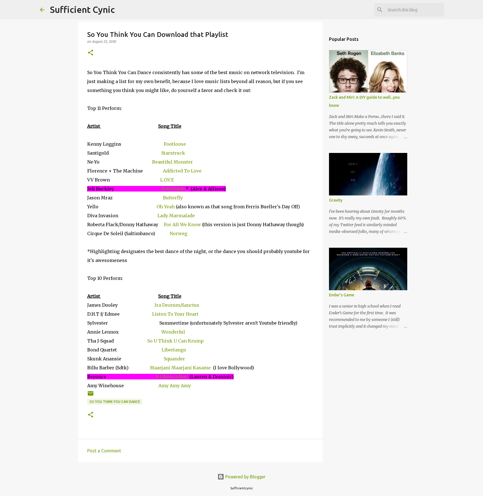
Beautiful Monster (172, 162)
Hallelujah (172, 189)
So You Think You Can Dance (114, 401)
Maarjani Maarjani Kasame (180, 367)
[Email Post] (90, 395)
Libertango (174, 350)
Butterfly (173, 197)
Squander (174, 359)
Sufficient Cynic (82, 9)
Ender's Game (341, 295)
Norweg (178, 233)
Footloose (175, 144)
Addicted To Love (182, 171)
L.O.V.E (167, 180)
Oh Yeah (166, 206)
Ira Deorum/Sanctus (177, 305)
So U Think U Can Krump (175, 341)
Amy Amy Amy (174, 385)
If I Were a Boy (171, 376)
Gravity (335, 200)
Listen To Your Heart (175, 314)
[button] (90, 53)
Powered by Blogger (245, 476)
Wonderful (173, 332)
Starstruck (173, 153)
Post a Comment (104, 450)
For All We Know (182, 224)
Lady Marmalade (176, 215)
